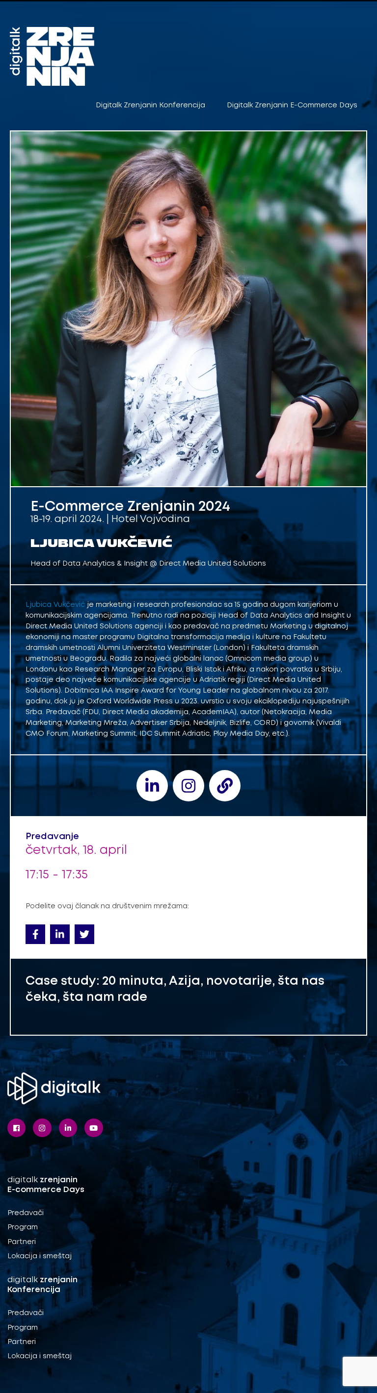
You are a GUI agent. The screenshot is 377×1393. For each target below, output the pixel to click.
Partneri (21, 1242)
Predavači (25, 1213)
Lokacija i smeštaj (39, 1256)
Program (22, 1227)
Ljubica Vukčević (55, 604)
